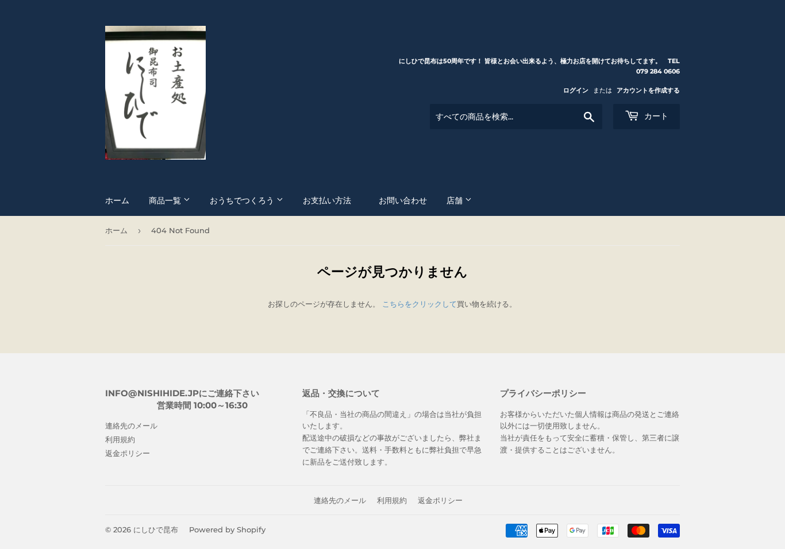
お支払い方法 (331, 200)
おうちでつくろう (243, 200)
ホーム (117, 200)
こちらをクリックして (419, 303)
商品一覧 (166, 200)
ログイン (575, 90)
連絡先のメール (131, 425)
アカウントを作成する (648, 90)
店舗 (456, 200)
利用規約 (120, 439)
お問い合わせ (403, 200)
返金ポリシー (127, 453)
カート (655, 116)
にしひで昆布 (155, 529)
